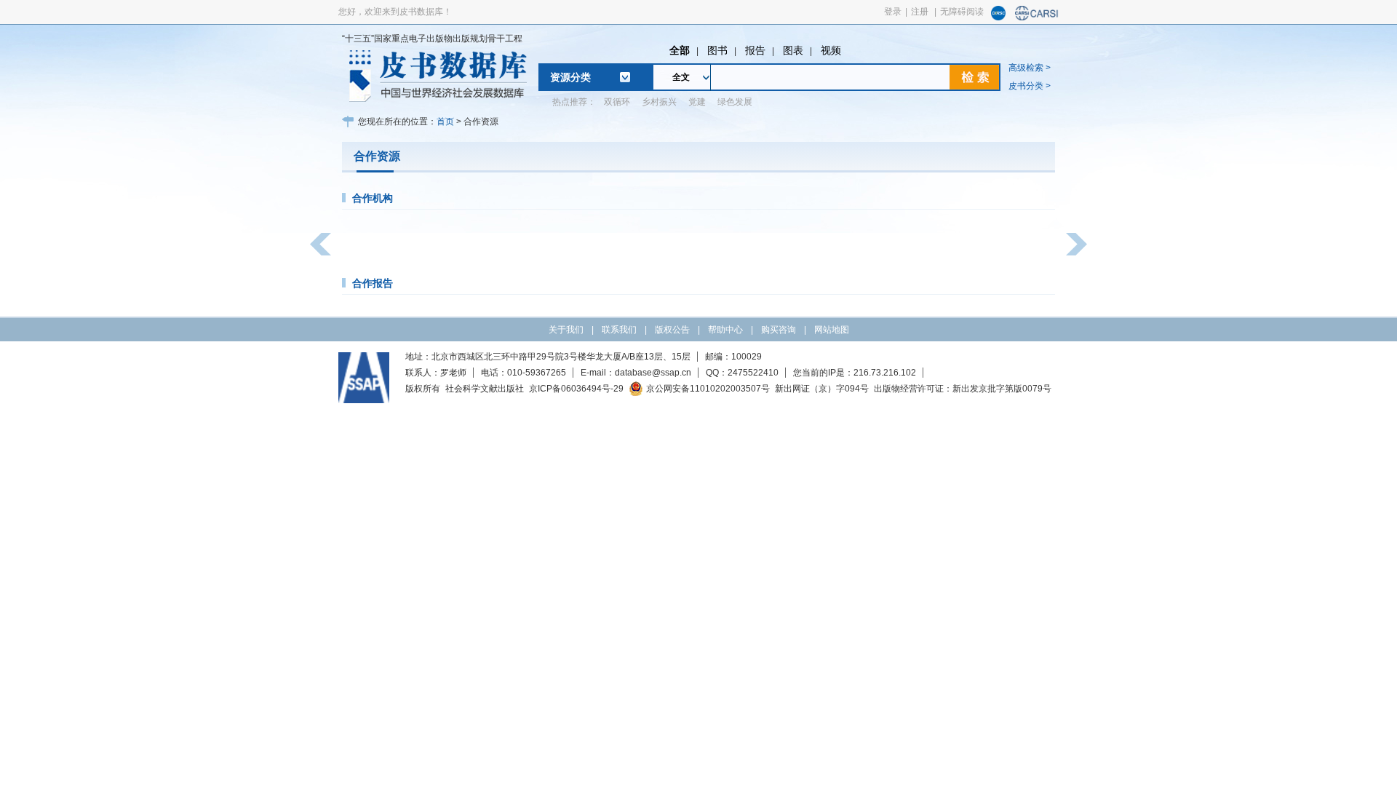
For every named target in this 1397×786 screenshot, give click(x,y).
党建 (697, 102)
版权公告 (672, 330)
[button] (320, 244)
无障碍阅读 (962, 12)
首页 (445, 121)
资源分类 (570, 77)
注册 (919, 12)
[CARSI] (1037, 17)
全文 (681, 77)
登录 (893, 12)
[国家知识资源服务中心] (998, 17)
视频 (831, 50)
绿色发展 (734, 102)
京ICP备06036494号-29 (576, 389)
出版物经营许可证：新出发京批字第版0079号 (962, 389)
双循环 (617, 102)
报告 (755, 50)
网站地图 (831, 330)
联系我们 (619, 330)
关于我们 (566, 330)
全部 (679, 50)
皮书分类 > (1029, 86)
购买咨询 (778, 330)
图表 (793, 50)
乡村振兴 (659, 102)
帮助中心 (725, 330)
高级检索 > (1029, 68)
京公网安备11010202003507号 (708, 389)
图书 (717, 50)
